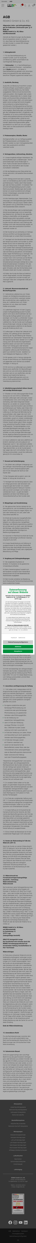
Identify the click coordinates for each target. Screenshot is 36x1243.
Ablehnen (18, 647)
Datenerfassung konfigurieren (18, 642)
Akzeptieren (18, 651)
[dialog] (18, 621)
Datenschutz (21, 637)
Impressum (14, 637)
